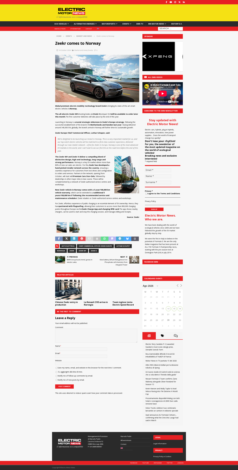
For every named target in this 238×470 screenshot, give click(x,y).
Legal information (159, 443)
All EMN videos (155, 77)
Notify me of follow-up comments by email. (75, 376)
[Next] (177, 56)
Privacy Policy (150, 201)
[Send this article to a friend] (89, 239)
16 (180, 308)
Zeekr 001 (82, 251)
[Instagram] (175, 2)
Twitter (169, 463)
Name (57, 346)
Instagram (158, 463)
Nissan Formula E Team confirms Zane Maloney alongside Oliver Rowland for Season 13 (161, 382)
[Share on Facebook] (59, 239)
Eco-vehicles (61, 24)
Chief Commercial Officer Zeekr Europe (95, 246)
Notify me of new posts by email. (71, 380)
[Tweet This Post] (66, 239)
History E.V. (176, 24)
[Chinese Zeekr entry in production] (68, 290)
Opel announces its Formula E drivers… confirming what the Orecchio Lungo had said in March (162, 418)
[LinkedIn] (184, 2)
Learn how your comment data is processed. (104, 393)
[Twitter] (179, 2)
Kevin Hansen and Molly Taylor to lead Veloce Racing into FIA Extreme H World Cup (162, 391)
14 (168, 308)
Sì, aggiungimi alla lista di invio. (70, 372)
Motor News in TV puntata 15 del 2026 (161, 361)
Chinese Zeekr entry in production (66, 303)
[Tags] (162, 335)
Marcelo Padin (60, 29)
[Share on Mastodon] (112, 239)
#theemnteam (75, 29)
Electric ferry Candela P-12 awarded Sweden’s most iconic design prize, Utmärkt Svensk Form (160, 347)
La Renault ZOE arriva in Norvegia (96, 303)
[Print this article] (97, 239)
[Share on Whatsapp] (104, 239)
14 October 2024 (65, 50)
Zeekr (71, 251)
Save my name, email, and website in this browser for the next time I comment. (89, 368)
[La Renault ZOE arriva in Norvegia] (97, 290)
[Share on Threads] (135, 239)
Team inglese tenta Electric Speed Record (123, 303)
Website (58, 360)
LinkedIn (180, 463)
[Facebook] (166, 2)
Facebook (133, 463)
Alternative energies (84, 24)
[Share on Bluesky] (127, 239)
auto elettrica (68, 246)
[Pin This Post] (82, 239)
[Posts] (149, 335)
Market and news (81, 50)
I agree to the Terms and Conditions (163, 193)
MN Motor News (156, 24)
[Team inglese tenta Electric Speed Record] (126, 290)
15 (174, 308)
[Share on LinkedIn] (74, 239)
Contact (89, 29)
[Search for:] (170, 28)
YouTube (145, 463)
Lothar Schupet (123, 246)
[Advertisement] (143, 12)
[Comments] (175, 335)
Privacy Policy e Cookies (162, 456)
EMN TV (139, 24)
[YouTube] (171, 2)
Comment (59, 327)
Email (57, 353)
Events (125, 24)
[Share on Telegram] (120, 239)
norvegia (61, 251)
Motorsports (108, 24)
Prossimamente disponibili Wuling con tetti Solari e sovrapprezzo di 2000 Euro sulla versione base (163, 401)
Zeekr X (94, 251)
